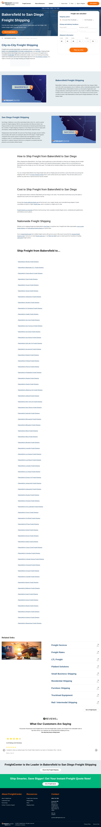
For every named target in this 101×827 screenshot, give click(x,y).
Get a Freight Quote (9, 32)
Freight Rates (58, 652)
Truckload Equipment (62, 695)
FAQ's (28, 802)
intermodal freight (13, 51)
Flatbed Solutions (60, 666)
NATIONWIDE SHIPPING (10, 38)
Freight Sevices (59, 645)
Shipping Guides (30, 805)
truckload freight (28, 51)
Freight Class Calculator (32, 798)
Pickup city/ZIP (63, 27)
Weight (86, 38)
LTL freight (21, 51)
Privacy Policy (87, 824)
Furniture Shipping (60, 688)
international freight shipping (35, 228)
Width (67, 38)
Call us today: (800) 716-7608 (50, 8)
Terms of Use (96, 824)
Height (72, 38)
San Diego (47, 226)
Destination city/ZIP (83, 27)
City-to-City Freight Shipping (50, 769)
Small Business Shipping (63, 674)
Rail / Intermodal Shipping (64, 702)
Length (61, 38)
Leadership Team (6, 800)
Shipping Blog (30, 800)
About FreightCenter (6, 798)
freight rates (11, 55)
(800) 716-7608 (55, 798)
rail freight (38, 51)
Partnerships (5, 802)
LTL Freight (57, 659)
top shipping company (41, 56)
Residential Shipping (61, 681)
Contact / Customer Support (8, 805)
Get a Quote (93, 3)
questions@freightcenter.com (58, 817)
